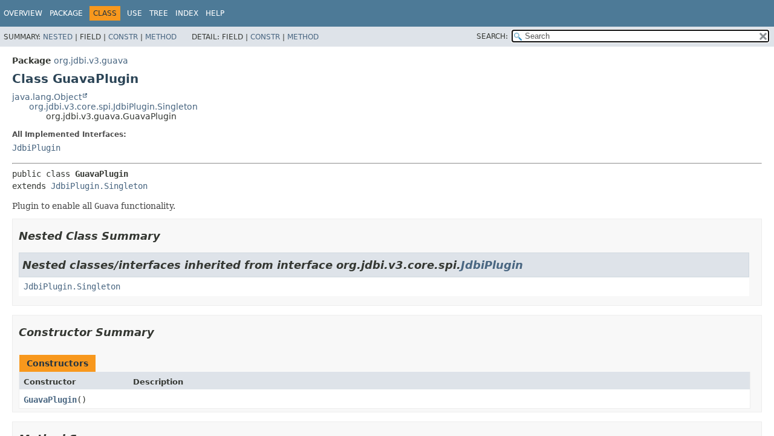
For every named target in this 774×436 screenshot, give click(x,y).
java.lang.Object (47, 97)
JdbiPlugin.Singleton (99, 186)
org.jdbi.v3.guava (91, 60)
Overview (23, 13)
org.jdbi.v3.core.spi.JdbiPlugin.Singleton (113, 106)
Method (161, 37)
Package (66, 13)
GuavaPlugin (50, 400)
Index (186, 13)
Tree (158, 13)
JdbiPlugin (36, 148)
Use (134, 13)
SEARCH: (492, 36)
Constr (123, 37)
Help (215, 13)
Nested (58, 37)
